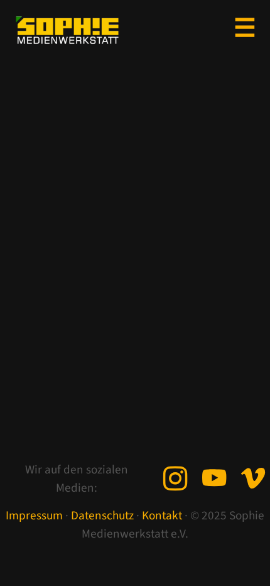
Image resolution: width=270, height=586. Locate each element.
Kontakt (162, 515)
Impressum (34, 515)
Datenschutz (102, 515)
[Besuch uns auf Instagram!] (175, 480)
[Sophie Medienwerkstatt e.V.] (67, 32)
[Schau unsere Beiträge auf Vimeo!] (253, 480)
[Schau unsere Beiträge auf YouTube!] (214, 480)
